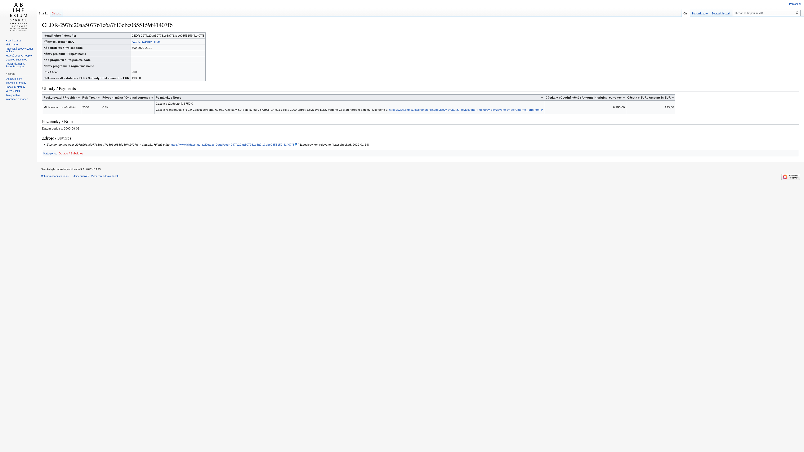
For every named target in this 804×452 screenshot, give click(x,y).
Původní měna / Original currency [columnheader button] (126, 97)
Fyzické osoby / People (19, 55)
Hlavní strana (13, 40)
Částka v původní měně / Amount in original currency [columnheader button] (584, 97)
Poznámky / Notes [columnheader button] (168, 97)
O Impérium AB (80, 176)
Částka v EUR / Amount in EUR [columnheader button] (649, 97)
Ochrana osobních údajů (55, 176)
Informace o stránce (17, 99)
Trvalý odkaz (13, 95)
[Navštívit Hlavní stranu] (18, 16)
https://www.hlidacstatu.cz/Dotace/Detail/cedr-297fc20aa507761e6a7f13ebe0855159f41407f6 (232, 144)
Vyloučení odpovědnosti (105, 176)
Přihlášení (795, 4)
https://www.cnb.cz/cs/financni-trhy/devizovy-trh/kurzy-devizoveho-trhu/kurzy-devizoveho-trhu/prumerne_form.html (464, 109)
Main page (12, 44)
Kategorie (49, 153)
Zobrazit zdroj (700, 13)
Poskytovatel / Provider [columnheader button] (60, 97)
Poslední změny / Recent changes (15, 65)
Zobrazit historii (721, 13)
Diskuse (56, 13)
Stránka (43, 13)
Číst (685, 13)
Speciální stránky (15, 87)
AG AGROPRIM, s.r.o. (146, 41)
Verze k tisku (13, 91)
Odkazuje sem (14, 78)
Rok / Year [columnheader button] (89, 97)
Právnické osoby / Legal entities (19, 50)
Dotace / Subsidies (71, 153)
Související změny (16, 82)
